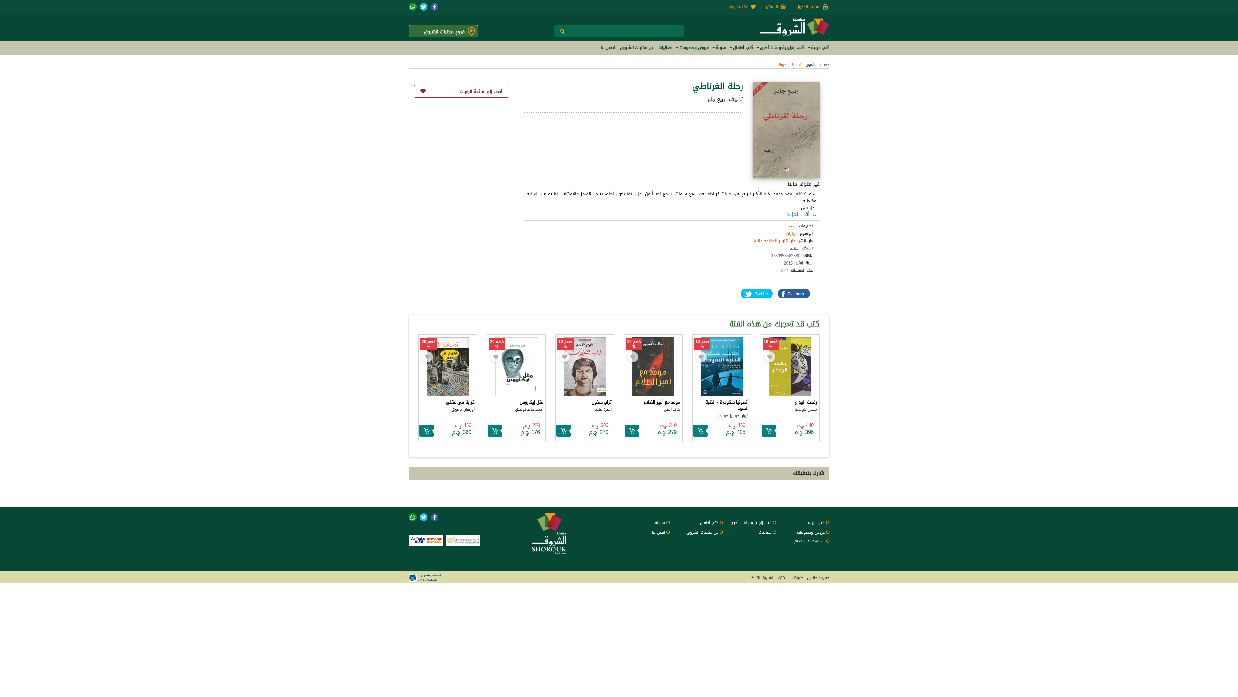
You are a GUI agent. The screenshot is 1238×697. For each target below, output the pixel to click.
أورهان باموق (463, 409)
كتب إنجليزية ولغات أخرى (751, 522)
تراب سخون (602, 402)
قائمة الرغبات (737, 6)
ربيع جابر (716, 99)
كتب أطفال (709, 522)
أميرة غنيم (603, 409)
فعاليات (765, 532)
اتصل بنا (658, 532)
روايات (791, 233)
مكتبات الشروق (817, 64)
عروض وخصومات (811, 532)
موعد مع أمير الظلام (662, 402)
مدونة (660, 522)
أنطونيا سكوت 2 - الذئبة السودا (727, 405)
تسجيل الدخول (808, 6)
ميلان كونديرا (806, 409)
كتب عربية (786, 64)
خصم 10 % (771, 344)
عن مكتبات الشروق (702, 532)
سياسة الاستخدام (809, 541)
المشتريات (769, 6)
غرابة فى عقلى (460, 402)
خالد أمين (672, 409)
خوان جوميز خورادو (733, 415)
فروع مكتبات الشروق (444, 31)
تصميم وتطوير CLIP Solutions (429, 577)
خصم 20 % (497, 344)
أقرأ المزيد (798, 214)
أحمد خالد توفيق (529, 409)
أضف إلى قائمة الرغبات (481, 91)
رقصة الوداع (806, 402)
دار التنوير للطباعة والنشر (773, 241)
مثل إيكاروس (531, 402)
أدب (792, 226)
